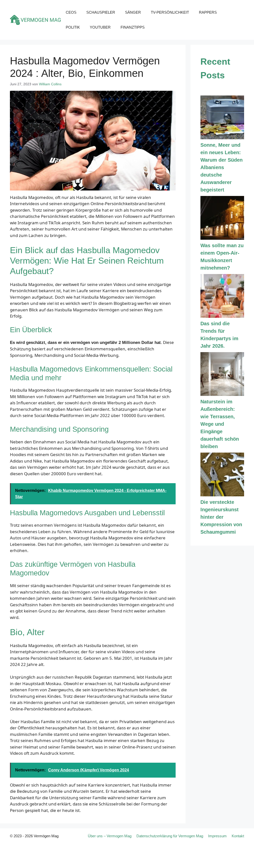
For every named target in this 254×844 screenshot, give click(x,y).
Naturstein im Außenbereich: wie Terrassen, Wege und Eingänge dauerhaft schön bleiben (219, 424)
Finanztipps (133, 27)
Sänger (133, 12)
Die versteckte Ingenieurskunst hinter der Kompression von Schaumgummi (221, 517)
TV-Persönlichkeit (170, 12)
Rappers (208, 12)
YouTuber (100, 27)
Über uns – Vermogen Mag (109, 836)
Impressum (217, 836)
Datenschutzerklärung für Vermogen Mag (169, 836)
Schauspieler (100, 12)
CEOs (71, 12)
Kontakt (238, 836)
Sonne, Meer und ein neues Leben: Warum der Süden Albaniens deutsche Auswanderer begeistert (221, 167)
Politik (73, 27)
